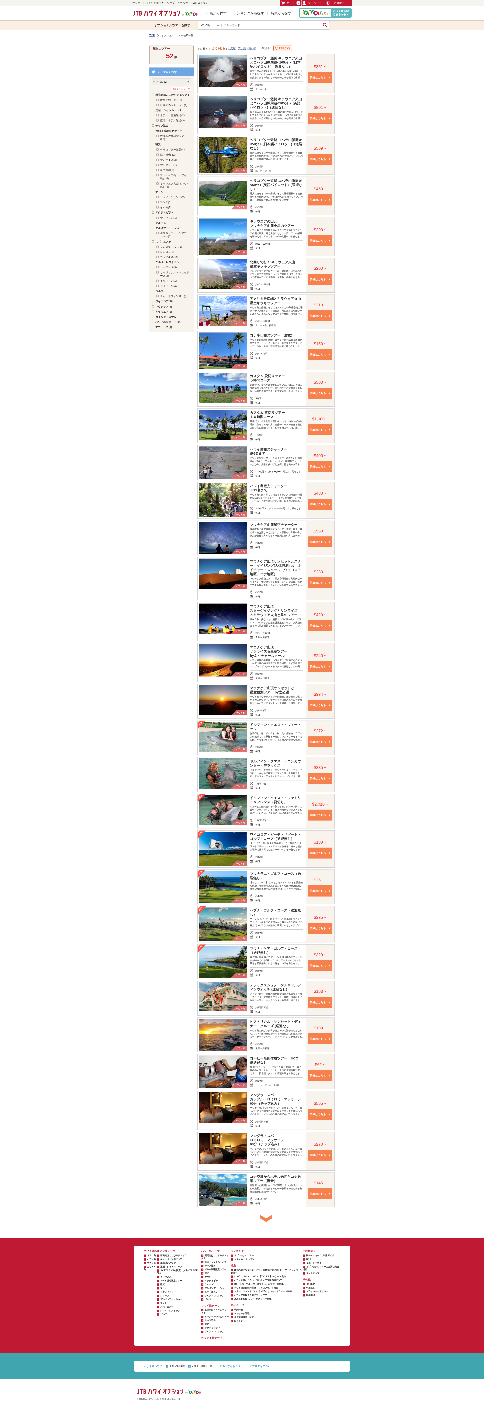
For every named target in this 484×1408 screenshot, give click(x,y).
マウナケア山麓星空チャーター (274, 525)
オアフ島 (151, 1255)
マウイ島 (151, 1263)
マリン (159, 192)
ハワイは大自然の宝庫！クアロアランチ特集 (256, 1287)
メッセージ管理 (241, 1313)
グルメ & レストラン (244, 1259)
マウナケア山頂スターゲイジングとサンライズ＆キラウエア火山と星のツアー (274, 610)
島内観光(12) (168, 154)
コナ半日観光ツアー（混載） (272, 335)
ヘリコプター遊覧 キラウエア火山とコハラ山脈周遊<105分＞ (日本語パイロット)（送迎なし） (276, 62)
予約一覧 (238, 1309)
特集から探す (281, 13)
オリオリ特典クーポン (203, 1366)
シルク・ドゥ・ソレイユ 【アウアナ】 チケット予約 (260, 1276)
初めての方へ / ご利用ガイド (320, 1255)
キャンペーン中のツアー (172, 1259)
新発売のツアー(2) (171, 99)
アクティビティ (164, 212)
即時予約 (284, 48)
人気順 (232, 48)
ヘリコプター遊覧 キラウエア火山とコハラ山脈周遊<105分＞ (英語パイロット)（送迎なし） (276, 103)
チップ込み (162, 125)
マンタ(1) (165, 202)
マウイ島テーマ (210, 1305)
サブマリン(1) (168, 217)
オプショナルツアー (244, 1255)
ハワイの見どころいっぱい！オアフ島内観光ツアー (259, 1280)
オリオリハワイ (153, 1366)
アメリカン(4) (168, 285)
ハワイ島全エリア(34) (168, 321)
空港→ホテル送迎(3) (172, 120)
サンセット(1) (168, 164)
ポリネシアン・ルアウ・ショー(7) (174, 235)
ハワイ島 (151, 1259)
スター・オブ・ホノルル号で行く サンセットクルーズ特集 (263, 1291)
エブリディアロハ (260, 1366)
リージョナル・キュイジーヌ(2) (174, 274)
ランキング (237, 1251)
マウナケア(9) (163, 306)
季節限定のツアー (169, 1263)
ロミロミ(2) (167, 251)
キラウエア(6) (163, 311)
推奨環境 (310, 1295)
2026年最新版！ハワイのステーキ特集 (252, 1299)
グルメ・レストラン (167, 262)
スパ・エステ (163, 241)
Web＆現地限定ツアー (168, 130)
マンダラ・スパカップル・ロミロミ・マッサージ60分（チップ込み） (275, 1099)
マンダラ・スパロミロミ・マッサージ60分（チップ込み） (267, 1140)
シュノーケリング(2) (172, 197)
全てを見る (218, 48)
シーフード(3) (168, 267)
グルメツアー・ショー (168, 227)
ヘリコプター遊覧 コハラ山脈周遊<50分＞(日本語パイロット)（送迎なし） (276, 144)
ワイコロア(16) (164, 301)
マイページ (314, 2)
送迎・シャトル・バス (168, 110)
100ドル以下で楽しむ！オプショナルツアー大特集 (258, 1284)
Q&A (308, 1259)
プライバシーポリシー (317, 1291)
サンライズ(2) (168, 159)
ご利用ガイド (340, 2)
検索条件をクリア (181, 89)
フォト (163, 1303)
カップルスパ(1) (169, 256)
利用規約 (310, 1287)
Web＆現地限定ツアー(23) (173, 137)
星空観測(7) (167, 169)
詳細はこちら (318, 77)
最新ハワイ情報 (177, 1366)
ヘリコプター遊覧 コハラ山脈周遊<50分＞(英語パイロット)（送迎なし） (276, 185)
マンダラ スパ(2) (171, 246)
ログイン (238, 1321)
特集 (233, 1265)
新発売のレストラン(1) (173, 105)
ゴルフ (159, 291)
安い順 (242, 48)
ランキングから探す (248, 13)
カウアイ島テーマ (211, 1337)
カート (293, 2)
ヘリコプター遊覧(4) (172, 149)
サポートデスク (313, 1263)
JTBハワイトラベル (231, 1366)
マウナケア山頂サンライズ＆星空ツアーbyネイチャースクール (268, 651)
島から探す (218, 13)
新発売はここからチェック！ (172, 94)
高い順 (252, 48)
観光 (158, 144)
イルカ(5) (165, 207)
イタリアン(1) (168, 280)
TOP (152, 35)
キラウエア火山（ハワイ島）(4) (174, 185)
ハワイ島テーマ (210, 1251)
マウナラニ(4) (163, 327)
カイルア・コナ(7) (166, 316)
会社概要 (310, 1284)
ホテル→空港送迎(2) (172, 115)
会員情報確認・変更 (244, 1317)
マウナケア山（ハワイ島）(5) (173, 177)
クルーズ (160, 222)
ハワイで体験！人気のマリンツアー (251, 1295)
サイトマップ (312, 1273)
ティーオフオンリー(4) (173, 296)
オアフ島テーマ (166, 1251)
